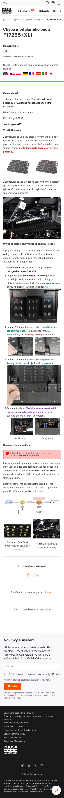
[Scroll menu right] (60, 11)
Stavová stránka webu (14, 733)
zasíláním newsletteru (40, 680)
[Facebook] (22, 765)
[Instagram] (28, 765)
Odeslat (12, 686)
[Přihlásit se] (52, 3)
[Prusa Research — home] (7, 11)
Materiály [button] (44, 10)
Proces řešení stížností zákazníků (20, 730)
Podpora (15, 19)
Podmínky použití (47, 695)
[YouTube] (41, 765)
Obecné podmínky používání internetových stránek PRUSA (28, 718)
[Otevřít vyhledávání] (47, 3)
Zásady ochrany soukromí (16, 722)
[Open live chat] (56, 790)
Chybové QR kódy (32, 19)
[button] (5, 73)
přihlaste (48, 592)
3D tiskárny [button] (26, 10)
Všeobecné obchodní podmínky (19, 712)
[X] (35, 765)
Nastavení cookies (12, 737)
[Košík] (59, 3)
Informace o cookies (13, 726)
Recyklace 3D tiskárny (14, 741)
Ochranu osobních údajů (27, 695)
